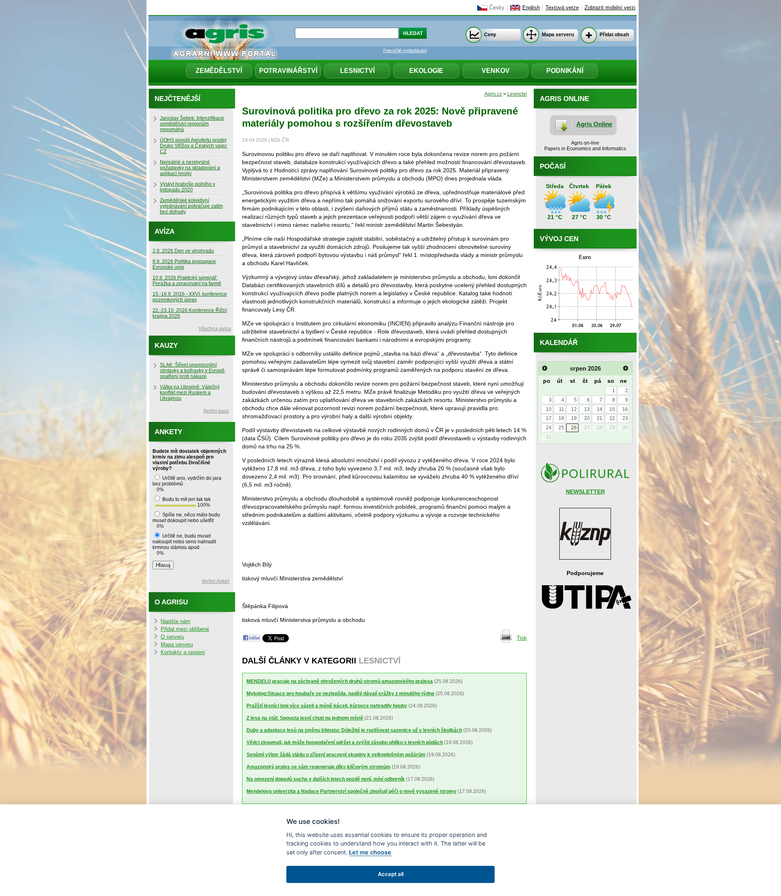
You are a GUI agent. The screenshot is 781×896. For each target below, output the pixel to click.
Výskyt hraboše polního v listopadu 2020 (187, 187)
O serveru (172, 637)
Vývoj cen (559, 239)
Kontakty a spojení (183, 652)
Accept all (391, 874)
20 (587, 418)
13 (587, 409)
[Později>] (625, 368)
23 (625, 418)
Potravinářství (288, 70)
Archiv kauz (216, 411)
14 (599, 409)
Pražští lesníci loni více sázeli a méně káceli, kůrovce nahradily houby (327, 706)
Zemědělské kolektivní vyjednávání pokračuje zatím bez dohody (191, 206)
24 (549, 427)
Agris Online (594, 124)
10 (549, 409)
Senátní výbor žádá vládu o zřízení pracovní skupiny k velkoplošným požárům (336, 755)
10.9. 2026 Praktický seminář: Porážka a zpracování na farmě (187, 280)
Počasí (553, 166)
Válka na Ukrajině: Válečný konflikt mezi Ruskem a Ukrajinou (190, 392)
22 (612, 418)
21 (599, 418)
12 (574, 409)
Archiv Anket (215, 581)
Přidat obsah (614, 34)
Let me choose (370, 852)
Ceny (490, 34)
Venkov (496, 70)
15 (612, 409)
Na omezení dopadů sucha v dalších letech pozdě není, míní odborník (326, 779)
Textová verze (562, 8)
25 (561, 427)
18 (561, 418)
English (531, 8)
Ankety (168, 432)
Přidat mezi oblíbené (185, 629)
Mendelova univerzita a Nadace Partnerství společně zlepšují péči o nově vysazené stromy (351, 791)
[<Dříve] (544, 368)
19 (574, 418)
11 (561, 409)
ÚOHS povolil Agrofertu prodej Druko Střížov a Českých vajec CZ (193, 145)
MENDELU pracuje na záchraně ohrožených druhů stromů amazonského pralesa (340, 681)
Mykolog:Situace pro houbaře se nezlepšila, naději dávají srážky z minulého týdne (340, 693)
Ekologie (426, 70)
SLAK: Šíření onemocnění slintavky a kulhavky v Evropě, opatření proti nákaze (193, 370)
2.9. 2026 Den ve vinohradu (183, 251)
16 (625, 409)
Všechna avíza (215, 329)
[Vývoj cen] (585, 330)
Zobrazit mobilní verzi (610, 8)
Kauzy (166, 345)
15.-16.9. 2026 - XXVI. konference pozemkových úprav (190, 297)
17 (549, 418)
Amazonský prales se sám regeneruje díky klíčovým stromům (318, 767)
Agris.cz (493, 94)
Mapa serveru (558, 34)
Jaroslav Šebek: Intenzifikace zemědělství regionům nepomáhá (192, 123)
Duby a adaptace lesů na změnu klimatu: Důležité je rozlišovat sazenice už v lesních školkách (354, 730)
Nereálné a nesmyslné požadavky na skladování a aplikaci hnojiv (190, 167)
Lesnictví (357, 70)
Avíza (165, 231)
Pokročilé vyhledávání (405, 50)
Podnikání (564, 70)
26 (574, 427)
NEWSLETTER (585, 491)
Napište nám (175, 621)
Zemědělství (219, 70)
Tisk (522, 638)
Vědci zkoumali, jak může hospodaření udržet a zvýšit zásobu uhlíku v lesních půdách (345, 742)
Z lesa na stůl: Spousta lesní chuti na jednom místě (305, 718)
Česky (496, 8)
